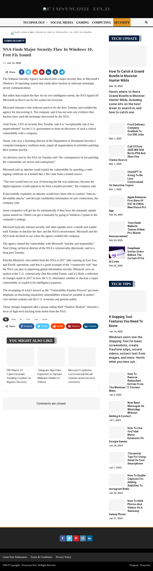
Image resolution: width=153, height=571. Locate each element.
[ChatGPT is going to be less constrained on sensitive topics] (117, 176)
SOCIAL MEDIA (62, 22)
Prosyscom (145, 565)
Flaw (28, 319)
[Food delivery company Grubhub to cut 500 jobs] (117, 129)
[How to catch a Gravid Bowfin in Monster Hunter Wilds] (127, 56)
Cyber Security (14, 40)
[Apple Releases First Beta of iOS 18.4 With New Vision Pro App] (117, 202)
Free (36, 319)
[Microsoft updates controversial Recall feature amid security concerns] (82, 356)
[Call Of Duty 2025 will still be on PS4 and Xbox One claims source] (117, 151)
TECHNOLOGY (34, 22)
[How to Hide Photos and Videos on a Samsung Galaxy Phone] (117, 505)
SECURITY (122, 22)
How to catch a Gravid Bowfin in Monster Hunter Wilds (126, 75)
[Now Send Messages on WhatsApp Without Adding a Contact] (117, 407)
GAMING (82, 22)
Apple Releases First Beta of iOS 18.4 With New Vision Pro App (127, 204)
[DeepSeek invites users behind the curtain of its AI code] (117, 252)
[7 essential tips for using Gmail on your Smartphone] (117, 458)
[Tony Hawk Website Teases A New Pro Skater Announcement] (117, 227)
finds (14, 319)
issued (44, 319)
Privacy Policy (63, 557)
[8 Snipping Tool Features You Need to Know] (127, 301)
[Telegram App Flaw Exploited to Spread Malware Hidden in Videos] (51, 356)
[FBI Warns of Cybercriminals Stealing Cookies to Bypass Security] (20, 356)
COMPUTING (101, 22)
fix (21, 319)
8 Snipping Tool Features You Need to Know (126, 321)
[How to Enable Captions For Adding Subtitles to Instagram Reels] (117, 480)
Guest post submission (15, 557)
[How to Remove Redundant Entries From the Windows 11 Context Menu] (117, 378)
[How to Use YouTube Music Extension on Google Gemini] (117, 432)
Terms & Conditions (41, 557)
